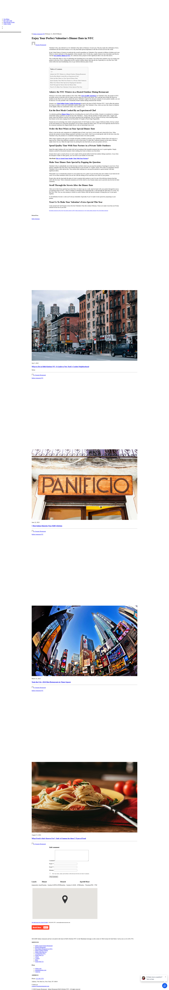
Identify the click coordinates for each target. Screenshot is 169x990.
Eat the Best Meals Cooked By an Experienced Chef (64, 76)
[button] (84, 360)
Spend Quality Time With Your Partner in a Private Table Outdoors (68, 80)
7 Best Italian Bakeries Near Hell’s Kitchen (47, 526)
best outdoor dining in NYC (62, 55)
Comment (52, 860)
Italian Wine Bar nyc (41, 952)
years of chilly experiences (88, 95)
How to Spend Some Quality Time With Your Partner (72, 158)
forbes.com (38, 968)
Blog (36, 960)
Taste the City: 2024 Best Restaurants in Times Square (51, 682)
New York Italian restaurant (102, 210)
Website (51, 870)
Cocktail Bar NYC (40, 953)
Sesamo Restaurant (41, 45)
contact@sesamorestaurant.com (40, 986)
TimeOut (37, 971)
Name (51, 863)
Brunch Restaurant (40, 947)
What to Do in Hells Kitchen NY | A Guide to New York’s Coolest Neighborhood (60, 367)
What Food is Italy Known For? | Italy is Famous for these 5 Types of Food (59, 838)
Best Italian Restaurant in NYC (44, 949)
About (37, 957)
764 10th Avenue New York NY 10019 (40, 922)
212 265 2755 (40, 978)
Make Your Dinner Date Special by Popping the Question (66, 82)
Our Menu (6, 19)
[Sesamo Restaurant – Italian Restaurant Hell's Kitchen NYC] (84, 8)
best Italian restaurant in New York (56, 210)
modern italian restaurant (91, 210)
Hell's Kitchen (36, 219)
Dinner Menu (66, 114)
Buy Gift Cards (8, 20)
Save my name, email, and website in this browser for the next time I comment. (70, 873)
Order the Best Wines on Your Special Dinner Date (64, 78)
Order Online (7, 24)
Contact (37, 958)
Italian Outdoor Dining (41, 950)
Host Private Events (9, 22)
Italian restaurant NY (39, 34)
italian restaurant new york (80, 210)
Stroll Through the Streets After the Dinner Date (63, 85)
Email (51, 867)
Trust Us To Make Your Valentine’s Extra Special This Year (66, 87)
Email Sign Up (39, 955)
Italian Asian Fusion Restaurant (44, 945)
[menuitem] (86, 19)
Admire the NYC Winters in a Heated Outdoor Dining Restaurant (68, 74)
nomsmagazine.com (40, 970)
